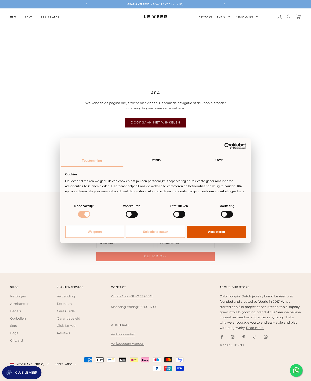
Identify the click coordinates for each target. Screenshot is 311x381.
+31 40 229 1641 (141, 296)
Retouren (64, 304)
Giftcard (16, 340)
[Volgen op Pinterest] (244, 337)
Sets (13, 326)
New (13, 16)
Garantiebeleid (68, 318)
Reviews (63, 333)
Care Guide (66, 311)
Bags (14, 333)
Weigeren (95, 231)
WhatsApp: (120, 296)
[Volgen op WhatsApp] (266, 337)
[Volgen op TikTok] (255, 337)
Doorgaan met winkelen (155, 122)
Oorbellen (18, 318)
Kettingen (18, 296)
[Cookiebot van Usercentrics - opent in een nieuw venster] (227, 146)
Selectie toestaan (155, 231)
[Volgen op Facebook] (222, 337)
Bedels (15, 311)
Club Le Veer (67, 326)
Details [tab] (155, 159)
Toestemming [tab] (92, 160)
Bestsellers (50, 16)
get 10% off (155, 256)
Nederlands (245, 16)
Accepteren (216, 231)
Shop (29, 16)
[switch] (132, 214)
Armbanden (19, 304)
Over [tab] (219, 159)
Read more (255, 328)
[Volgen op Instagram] (233, 337)
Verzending (66, 296)
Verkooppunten (123, 334)
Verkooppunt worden (127, 344)
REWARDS (206, 16)
